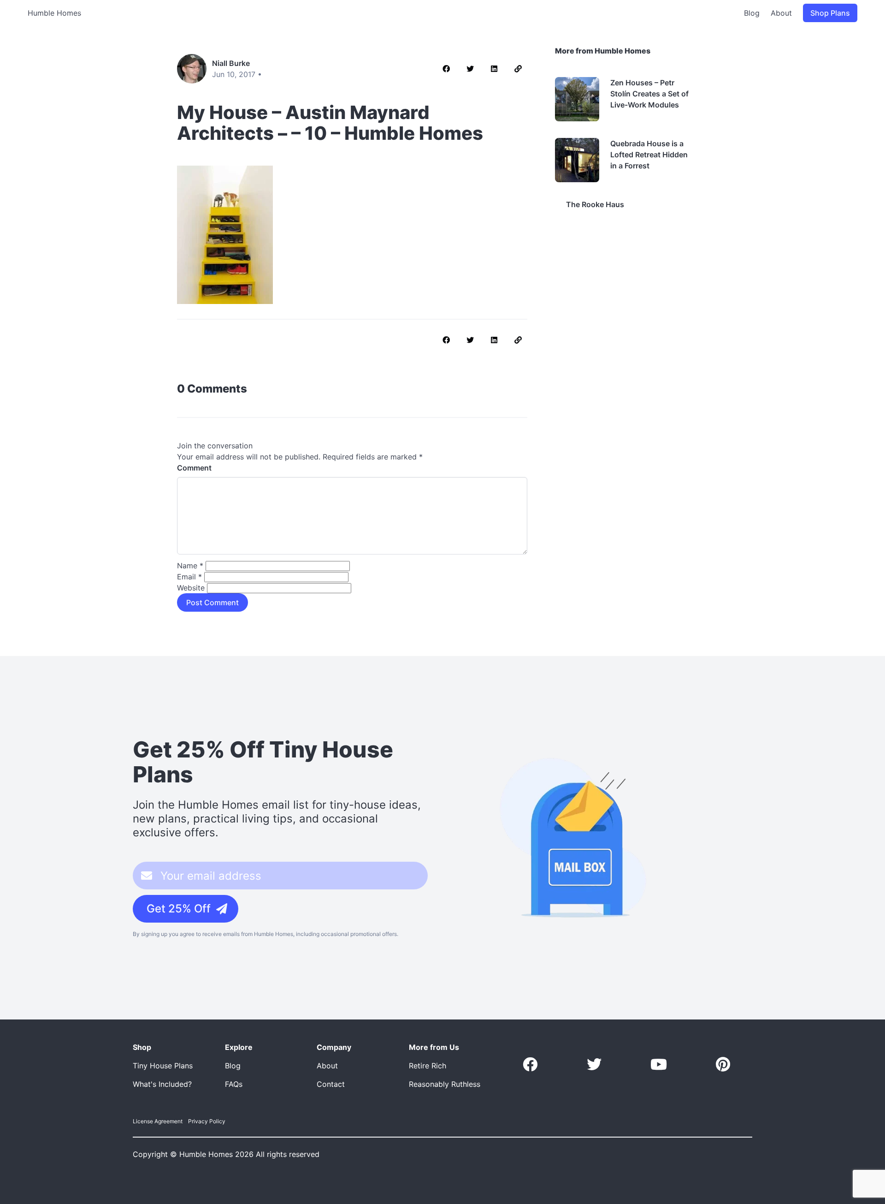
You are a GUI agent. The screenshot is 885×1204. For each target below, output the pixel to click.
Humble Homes (54, 13)
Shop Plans (830, 13)
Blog (752, 13)
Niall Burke (231, 63)
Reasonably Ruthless (444, 1084)
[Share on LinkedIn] (494, 69)
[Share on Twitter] (470, 69)
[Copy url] (518, 69)
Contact (331, 1084)
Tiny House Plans (163, 1065)
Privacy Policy (206, 1121)
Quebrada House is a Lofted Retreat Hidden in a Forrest (649, 154)
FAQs (233, 1084)
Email (189, 576)
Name (190, 565)
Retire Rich (427, 1065)
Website (191, 587)
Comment (194, 467)
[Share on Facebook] (446, 69)
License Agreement (158, 1121)
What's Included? (162, 1084)
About (781, 13)
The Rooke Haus (595, 204)
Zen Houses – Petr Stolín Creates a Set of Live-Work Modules (649, 93)
